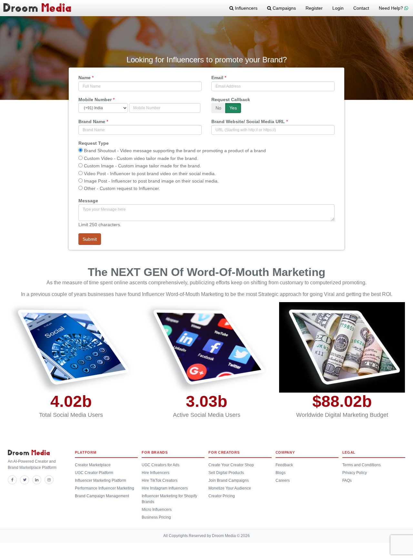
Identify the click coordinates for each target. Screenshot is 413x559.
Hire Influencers (155, 472)
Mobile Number (95, 99)
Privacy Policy (354, 472)
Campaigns (283, 8)
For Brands (155, 452)
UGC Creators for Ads (160, 465)
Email (217, 77)
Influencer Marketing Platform (100, 480)
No (218, 108)
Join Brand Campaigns (228, 480)
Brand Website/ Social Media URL (248, 121)
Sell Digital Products (226, 472)
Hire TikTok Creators (159, 480)
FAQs (347, 480)
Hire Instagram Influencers (165, 488)
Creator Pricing (221, 496)
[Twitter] (24, 479)
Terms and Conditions (361, 465)
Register (314, 8)
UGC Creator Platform (94, 472)
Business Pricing (156, 517)
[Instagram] (49, 479)
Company (285, 452)
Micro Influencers (157, 509)
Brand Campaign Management (102, 496)
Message (88, 200)
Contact (361, 8)
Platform (85, 452)
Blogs (281, 472)
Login (338, 8)
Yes (233, 108)
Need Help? (391, 8)
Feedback (284, 465)
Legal (349, 452)
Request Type (93, 143)
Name (84, 77)
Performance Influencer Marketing (104, 488)
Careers (283, 480)
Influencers (245, 8)
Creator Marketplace (93, 465)
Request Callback (230, 99)
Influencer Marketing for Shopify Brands (169, 499)
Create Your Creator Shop (231, 465)
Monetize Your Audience (229, 488)
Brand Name (91, 121)
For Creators (223, 452)
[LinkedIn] (36, 479)
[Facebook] (12, 479)
